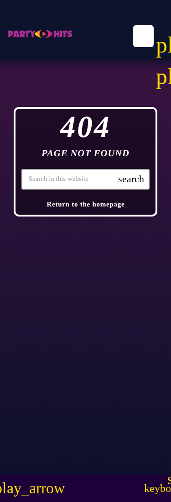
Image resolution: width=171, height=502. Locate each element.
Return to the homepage (85, 204)
